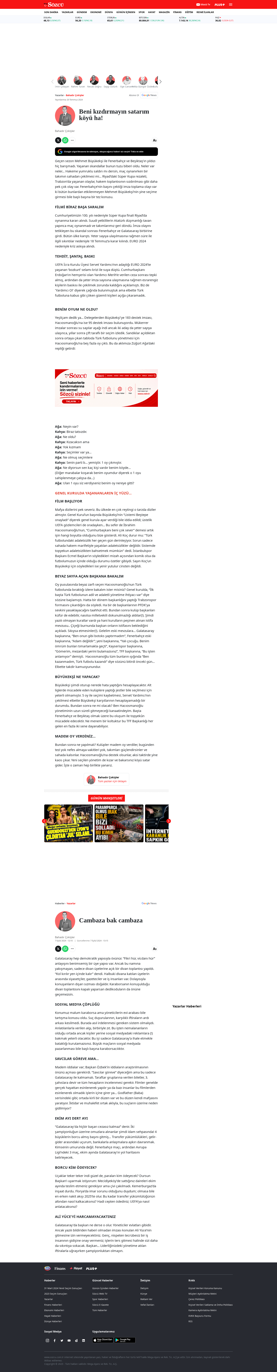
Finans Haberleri (53, 1304)
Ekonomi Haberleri (54, 1310)
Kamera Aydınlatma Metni (203, 1310)
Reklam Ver (146, 1299)
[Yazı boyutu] (154, 140)
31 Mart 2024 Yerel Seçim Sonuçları (63, 1288)
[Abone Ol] (149, 95)
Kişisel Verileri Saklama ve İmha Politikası (211, 1304)
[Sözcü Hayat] (75, 1268)
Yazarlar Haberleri (186, 1006)
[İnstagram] (47, 1340)
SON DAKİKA (51, 12)
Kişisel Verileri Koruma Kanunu (205, 1288)
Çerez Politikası (197, 1299)
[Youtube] (69, 1340)
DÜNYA (109, 12)
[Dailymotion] (76, 1340)
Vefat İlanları (147, 1304)
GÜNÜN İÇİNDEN (125, 12)
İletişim (144, 1288)
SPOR (142, 12)
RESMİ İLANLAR (205, 12)
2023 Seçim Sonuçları (55, 1293)
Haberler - (60, 903)
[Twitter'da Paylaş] (58, 140)
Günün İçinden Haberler (105, 1288)
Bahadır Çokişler (75, 95)
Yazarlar (71, 903)
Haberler (49, 1280)
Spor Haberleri (100, 1299)
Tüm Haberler (99, 1310)
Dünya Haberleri (53, 1321)
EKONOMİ (95, 12)
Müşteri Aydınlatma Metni (203, 1293)
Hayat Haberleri (52, 1315)
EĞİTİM (189, 12)
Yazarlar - (60, 95)
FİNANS (177, 12)
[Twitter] (62, 1340)
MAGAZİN (164, 12)
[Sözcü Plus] (91, 1268)
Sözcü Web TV (99, 1293)
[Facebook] (54, 1340)
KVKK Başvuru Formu (200, 1315)
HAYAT (151, 12)
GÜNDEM (82, 12)
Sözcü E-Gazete (100, 1304)
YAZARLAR (67, 12)
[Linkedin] (83, 1340)
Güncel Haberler (102, 1280)
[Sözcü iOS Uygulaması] (102, 1340)
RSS (191, 1321)
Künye (143, 1293)
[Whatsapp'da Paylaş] (65, 140)
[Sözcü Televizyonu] (47, 1268)
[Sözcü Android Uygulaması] (124, 1340)
